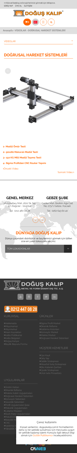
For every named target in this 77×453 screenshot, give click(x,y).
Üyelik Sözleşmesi (49, 370)
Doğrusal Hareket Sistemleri (55, 338)
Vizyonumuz (11, 329)
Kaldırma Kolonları (50, 329)
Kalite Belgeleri (12, 338)
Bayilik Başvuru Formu (16, 344)
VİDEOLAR (20, 30)
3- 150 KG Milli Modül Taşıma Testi (22, 157)
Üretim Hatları (12, 387)
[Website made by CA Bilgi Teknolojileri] (38, 448)
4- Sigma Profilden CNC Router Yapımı (24, 163)
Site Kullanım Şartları (51, 367)
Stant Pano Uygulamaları (17, 414)
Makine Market (48, 335)
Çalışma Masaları (13, 411)
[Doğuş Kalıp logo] (38, 13)
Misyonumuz (11, 326)
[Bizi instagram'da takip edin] (29, 297)
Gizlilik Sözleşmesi (49, 361)
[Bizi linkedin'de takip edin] (54, 297)
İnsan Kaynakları (13, 332)
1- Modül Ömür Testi (14, 146)
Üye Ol (18, 6)
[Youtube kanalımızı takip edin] (20, 297)
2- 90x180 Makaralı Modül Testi (20, 152)
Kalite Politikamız (13, 335)
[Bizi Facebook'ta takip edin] (37, 297)
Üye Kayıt (45, 355)
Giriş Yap (8, 6)
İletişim (28, 6)
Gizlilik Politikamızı (43, 435)
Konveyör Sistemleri (15, 399)
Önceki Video (11, 168)
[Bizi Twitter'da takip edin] (46, 297)
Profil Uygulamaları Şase (17, 405)
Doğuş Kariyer (12, 341)
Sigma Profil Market (50, 323)
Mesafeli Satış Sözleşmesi (53, 364)
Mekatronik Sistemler (15, 417)
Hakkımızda (11, 323)
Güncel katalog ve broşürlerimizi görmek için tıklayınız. (30, 3)
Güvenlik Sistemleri (14, 402)
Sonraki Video (65, 172)
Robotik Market (13, 420)
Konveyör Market (49, 332)
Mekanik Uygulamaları (16, 408)
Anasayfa (8, 30)
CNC (7, 423)
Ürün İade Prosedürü (51, 373)
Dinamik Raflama (49, 326)
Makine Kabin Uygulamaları (18, 393)
